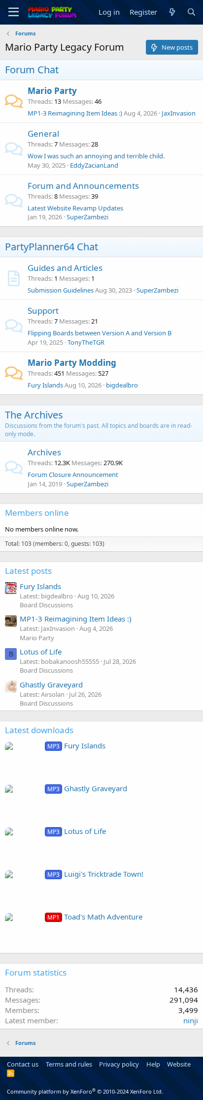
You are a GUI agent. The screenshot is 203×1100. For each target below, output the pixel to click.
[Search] (191, 12)
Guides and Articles (65, 267)
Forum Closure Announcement (73, 474)
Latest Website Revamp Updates (75, 208)
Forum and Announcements (83, 185)
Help (153, 1064)
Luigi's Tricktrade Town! (95, 874)
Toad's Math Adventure (94, 917)
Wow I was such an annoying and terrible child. (96, 155)
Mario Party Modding (72, 362)
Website (179, 1064)
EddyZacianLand (94, 165)
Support (43, 310)
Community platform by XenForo (85, 1091)
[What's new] (171, 12)
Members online (37, 512)
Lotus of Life (41, 651)
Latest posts (28, 570)
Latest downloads (39, 730)
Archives (44, 452)
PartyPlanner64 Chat (51, 246)
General (43, 133)
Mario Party (52, 90)
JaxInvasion (179, 113)
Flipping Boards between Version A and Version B (99, 332)
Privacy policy (119, 1064)
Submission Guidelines (61, 290)
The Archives (34, 414)
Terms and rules (69, 1064)
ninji (190, 1020)
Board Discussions (46, 604)
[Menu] (13, 12)
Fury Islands (45, 385)
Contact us (22, 1064)
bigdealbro (122, 385)
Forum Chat (32, 69)
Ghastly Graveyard (51, 684)
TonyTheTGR (86, 342)
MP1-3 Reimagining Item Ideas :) (75, 113)
